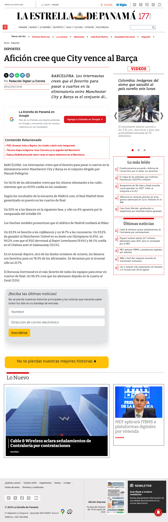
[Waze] (69, 511)
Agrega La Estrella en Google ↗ (85, 119)
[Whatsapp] (17, 75)
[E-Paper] (106, 4)
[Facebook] (147, 4)
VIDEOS (138, 68)
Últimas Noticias (41, 37)
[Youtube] (159, 4)
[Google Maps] (62, 511)
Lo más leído (138, 162)
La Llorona (61, 37)
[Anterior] (116, 116)
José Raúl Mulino (99, 37)
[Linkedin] (22, 75)
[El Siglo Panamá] (121, 4)
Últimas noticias (138, 223)
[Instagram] (153, 4)
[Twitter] (6, 75)
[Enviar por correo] (28, 75)
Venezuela (79, 37)
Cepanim (145, 37)
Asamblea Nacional (125, 37)
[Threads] (134, 4)
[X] (141, 4)
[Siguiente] (162, 116)
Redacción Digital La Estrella (27, 81)
